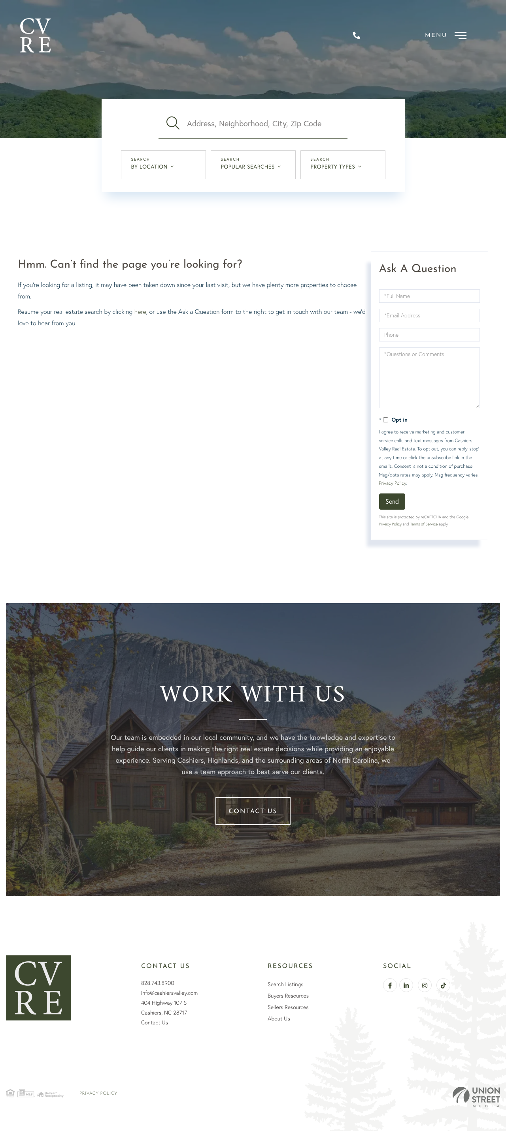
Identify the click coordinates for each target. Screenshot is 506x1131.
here (140, 311)
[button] (173, 123)
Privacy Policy (392, 483)
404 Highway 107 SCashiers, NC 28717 (164, 1007)
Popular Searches (248, 166)
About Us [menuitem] (279, 1018)
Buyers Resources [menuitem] (288, 995)
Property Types (333, 166)
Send (392, 501)
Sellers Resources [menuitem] (288, 1007)
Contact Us (253, 811)
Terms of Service (424, 524)
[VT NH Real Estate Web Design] (476, 1097)
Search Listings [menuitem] (285, 984)
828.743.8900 (157, 983)
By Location (149, 166)
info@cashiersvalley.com (169, 992)
